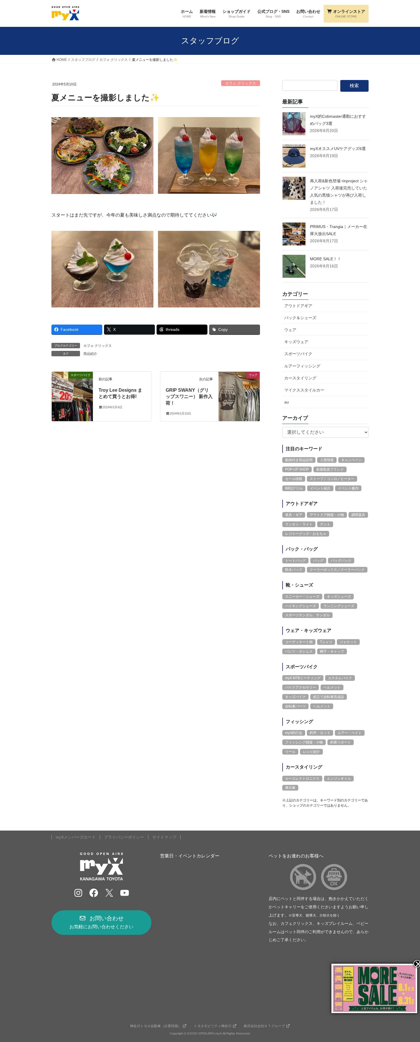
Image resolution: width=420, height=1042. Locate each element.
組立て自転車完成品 (328, 697)
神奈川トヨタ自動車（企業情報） (155, 1026)
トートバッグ (295, 561)
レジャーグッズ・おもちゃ (305, 534)
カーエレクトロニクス (302, 779)
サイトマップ (164, 837)
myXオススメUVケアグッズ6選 (338, 148)
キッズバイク (295, 697)
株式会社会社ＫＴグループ (264, 1026)
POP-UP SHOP (297, 469)
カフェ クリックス (240, 83)
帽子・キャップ (332, 651)
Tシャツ (326, 642)
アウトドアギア (298, 305)
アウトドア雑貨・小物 (327, 515)
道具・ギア (293, 515)
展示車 (290, 788)
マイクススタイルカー (304, 390)
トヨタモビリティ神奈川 (212, 1026)
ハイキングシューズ (300, 606)
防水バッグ (293, 570)
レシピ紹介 (311, 752)
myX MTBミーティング (303, 678)
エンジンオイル (339, 779)
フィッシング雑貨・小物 (304, 742)
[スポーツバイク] (72, 392)
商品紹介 (90, 354)
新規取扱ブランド (330, 469)
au (286, 402)
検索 (354, 85)
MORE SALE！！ (325, 259)
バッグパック (341, 561)
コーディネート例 (299, 642)
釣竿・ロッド (320, 733)
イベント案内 (348, 488)
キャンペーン (351, 460)
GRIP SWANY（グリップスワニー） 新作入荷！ (189, 396)
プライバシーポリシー (124, 837)
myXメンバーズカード (76, 837)
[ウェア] (239, 392)
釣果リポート (340, 742)
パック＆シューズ (300, 317)
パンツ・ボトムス (299, 651)
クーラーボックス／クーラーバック (337, 570)
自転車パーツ (295, 706)
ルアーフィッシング (302, 366)
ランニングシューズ (338, 606)
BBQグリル (294, 488)
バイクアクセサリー (300, 687)
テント (325, 524)
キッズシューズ (339, 597)
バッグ (318, 561)
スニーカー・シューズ (302, 597)
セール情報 (293, 479)
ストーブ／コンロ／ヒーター (332, 479)
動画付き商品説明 (299, 460)
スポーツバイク (298, 353)
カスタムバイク (340, 678)
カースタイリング (300, 378)
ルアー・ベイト (350, 733)
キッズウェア (296, 341)
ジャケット (348, 642)
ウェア (290, 329)
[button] (101, 922)
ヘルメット (332, 687)
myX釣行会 (293, 733)
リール (290, 752)
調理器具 (358, 515)
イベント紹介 (320, 488)
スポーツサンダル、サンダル (307, 615)
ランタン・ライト (299, 524)
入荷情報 (327, 460)
